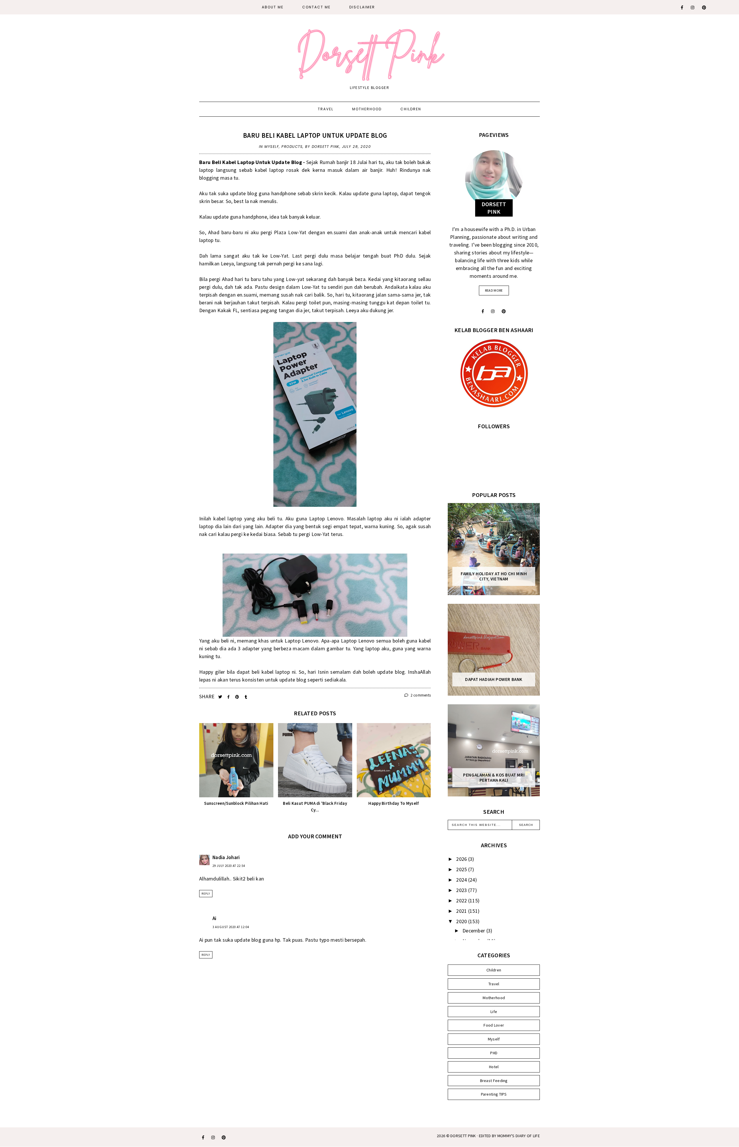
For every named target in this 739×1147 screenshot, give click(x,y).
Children (410, 109)
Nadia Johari (226, 857)
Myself (271, 146)
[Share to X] (220, 696)
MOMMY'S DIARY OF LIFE (518, 1135)
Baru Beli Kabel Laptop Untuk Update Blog (315, 135)
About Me (272, 7)
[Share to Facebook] (229, 696)
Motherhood (367, 109)
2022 (462, 900)
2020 (462, 921)
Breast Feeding (494, 1080)
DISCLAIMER (362, 7)
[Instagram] (693, 7)
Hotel (494, 1066)
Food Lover (494, 1025)
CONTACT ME (316, 7)
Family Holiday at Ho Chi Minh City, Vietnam (494, 576)
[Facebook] (682, 7)
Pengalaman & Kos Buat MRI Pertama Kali (494, 777)
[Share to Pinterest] (237, 696)
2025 (462, 869)
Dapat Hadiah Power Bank (493, 679)
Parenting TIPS (494, 1094)
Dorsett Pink (463, 1135)
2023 (462, 890)
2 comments (420, 695)
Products (292, 146)
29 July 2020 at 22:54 (228, 866)
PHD (493, 1052)
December (474, 930)
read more (494, 290)
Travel (325, 109)
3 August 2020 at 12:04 (230, 927)
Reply (205, 893)
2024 (462, 879)
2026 (462, 859)
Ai (214, 918)
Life (493, 1011)
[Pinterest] (704, 7)
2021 (462, 911)
